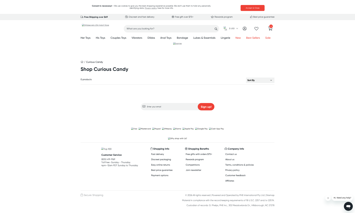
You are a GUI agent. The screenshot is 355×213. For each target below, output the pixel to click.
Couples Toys (118, 37)
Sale (268, 37)
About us (229, 159)
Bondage (182, 37)
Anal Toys (166, 37)
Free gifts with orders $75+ (199, 154)
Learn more (177, 115)
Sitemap (270, 195)
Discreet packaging (161, 159)
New (238, 37)
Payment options (159, 175)
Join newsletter (193, 170)
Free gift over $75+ (183, 17)
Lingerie (225, 37)
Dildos (151, 37)
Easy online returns (160, 164)
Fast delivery (157, 154)
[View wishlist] (256, 29)
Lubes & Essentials (204, 37)
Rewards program (223, 17)
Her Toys (86, 37)
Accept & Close (252, 8)
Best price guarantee (263, 17)
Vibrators (137, 37)
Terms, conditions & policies (239, 164)
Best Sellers (253, 37)
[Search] (216, 29)
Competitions (193, 164)
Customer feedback (235, 175)
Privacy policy (151, 8)
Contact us (231, 154)
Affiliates (229, 180)
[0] (270, 29)
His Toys (100, 37)
